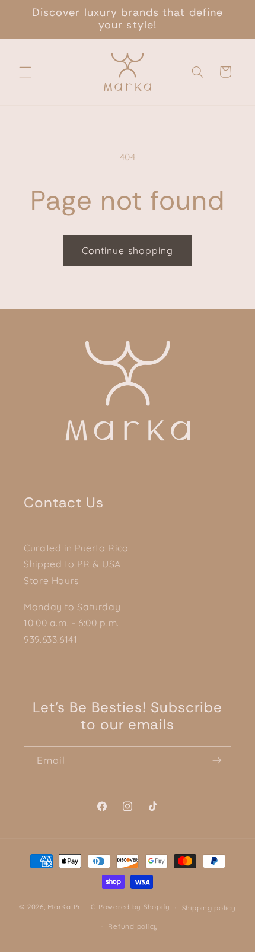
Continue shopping (127, 250)
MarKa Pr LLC (71, 907)
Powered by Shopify (134, 907)
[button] (25, 71)
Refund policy (133, 926)
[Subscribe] (217, 760)
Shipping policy (209, 907)
